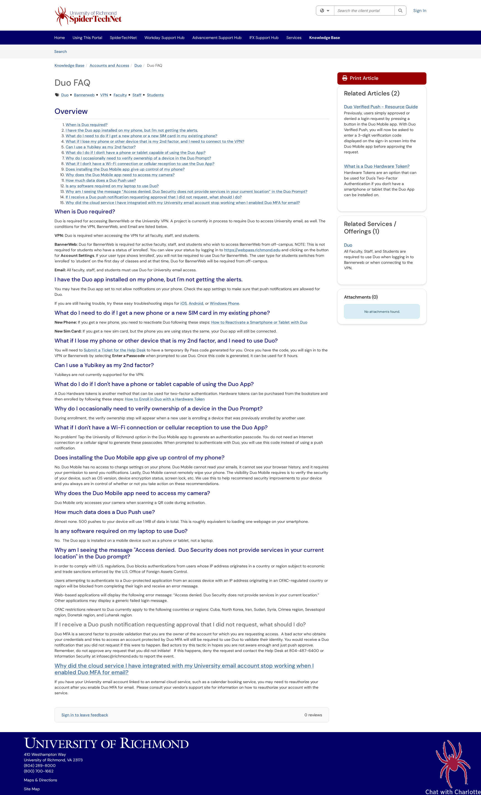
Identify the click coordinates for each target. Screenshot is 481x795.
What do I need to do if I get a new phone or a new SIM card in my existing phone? (141, 135)
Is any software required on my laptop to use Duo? (112, 185)
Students (155, 94)
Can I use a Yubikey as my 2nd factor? (101, 146)
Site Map (32, 788)
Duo (138, 65)
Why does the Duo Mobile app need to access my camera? (120, 174)
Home (59, 37)
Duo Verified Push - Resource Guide (381, 107)
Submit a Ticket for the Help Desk (115, 350)
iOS (183, 303)
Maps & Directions (40, 779)
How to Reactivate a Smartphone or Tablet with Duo (259, 322)
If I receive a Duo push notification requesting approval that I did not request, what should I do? (154, 197)
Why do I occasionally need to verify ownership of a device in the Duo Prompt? (138, 158)
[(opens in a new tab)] (89, 17)
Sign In (419, 10)
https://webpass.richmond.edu (252, 249)
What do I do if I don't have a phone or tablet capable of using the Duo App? (135, 152)
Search (62, 51)
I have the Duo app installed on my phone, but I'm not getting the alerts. (132, 130)
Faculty (120, 94)
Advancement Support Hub (217, 37)
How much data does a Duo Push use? (101, 180)
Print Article (363, 78)
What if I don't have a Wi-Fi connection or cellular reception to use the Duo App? (140, 163)
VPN (104, 94)
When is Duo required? (86, 124)
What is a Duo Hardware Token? (376, 166)
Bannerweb (84, 94)
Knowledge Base (324, 37)
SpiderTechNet (123, 37)
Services (293, 37)
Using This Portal (87, 37)
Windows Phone (224, 303)
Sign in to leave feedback (85, 714)
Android (196, 303)
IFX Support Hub (264, 37)
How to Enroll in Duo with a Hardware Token (165, 399)
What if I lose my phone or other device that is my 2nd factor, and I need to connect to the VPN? (155, 141)
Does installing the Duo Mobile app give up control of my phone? (125, 169)
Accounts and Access (109, 65)
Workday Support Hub (164, 37)
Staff (136, 94)
